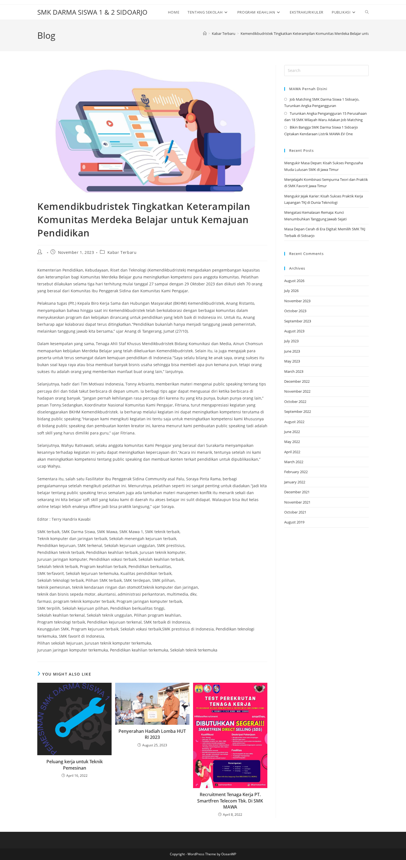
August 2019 (294, 522)
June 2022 (292, 431)
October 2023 (295, 310)
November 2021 (297, 502)
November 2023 (297, 300)
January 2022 (294, 481)
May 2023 (292, 361)
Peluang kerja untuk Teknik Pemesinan (74, 765)
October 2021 (295, 512)
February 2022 (296, 471)
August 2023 (294, 331)
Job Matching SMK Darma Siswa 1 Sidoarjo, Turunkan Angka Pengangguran (321, 102)
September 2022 (297, 411)
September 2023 (297, 321)
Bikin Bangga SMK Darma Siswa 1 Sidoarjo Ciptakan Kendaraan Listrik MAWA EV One (321, 130)
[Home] (205, 33)
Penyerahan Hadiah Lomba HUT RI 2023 (152, 734)
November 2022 (297, 391)
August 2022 (294, 421)
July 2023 (291, 340)
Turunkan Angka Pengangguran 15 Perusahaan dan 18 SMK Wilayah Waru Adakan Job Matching (325, 116)
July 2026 (291, 290)
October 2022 (295, 401)
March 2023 (293, 371)
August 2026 (294, 280)
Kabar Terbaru (122, 252)
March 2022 (293, 461)
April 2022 (292, 451)
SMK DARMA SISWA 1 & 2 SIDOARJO (92, 12)
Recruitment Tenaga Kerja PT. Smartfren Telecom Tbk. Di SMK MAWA (230, 800)
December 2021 (297, 491)
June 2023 (292, 351)
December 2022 (297, 381)
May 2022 (292, 441)
